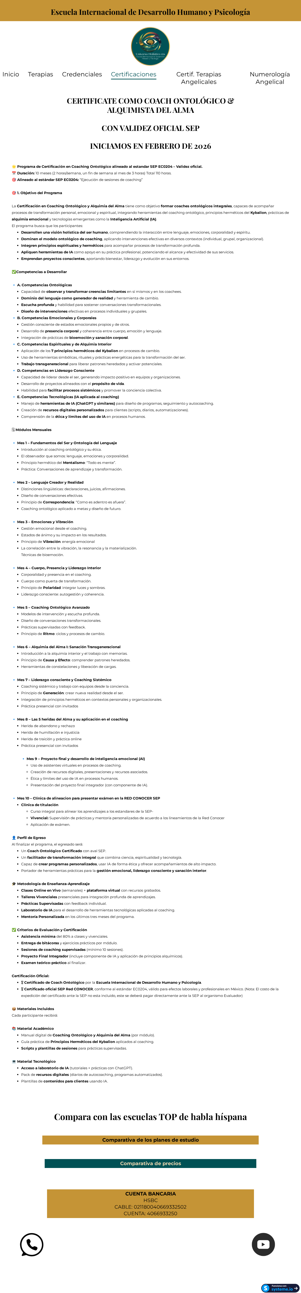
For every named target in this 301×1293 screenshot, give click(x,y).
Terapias (40, 74)
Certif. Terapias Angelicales (198, 78)
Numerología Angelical (270, 78)
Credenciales (82, 74)
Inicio (10, 74)
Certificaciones (133, 74)
